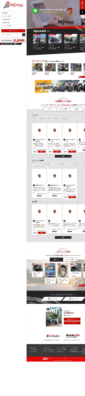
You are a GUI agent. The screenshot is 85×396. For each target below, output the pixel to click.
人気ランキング (47, 347)
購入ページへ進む (72, 322)
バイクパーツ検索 (61, 347)
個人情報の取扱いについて (76, 351)
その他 (76, 109)
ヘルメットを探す (69, 259)
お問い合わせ (73, 349)
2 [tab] (61, 2)
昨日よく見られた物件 (49, 349)
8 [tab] (67, 53)
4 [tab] (63, 53)
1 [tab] (59, 2)
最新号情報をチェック (72, 319)
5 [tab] (64, 53)
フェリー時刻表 (73, 347)
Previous (30, 40)
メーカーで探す (7, 16)
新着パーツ (56, 259)
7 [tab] (66, 53)
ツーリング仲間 (63, 109)
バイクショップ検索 (61, 349)
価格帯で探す (6, 22)
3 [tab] (62, 2)
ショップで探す (7, 25)
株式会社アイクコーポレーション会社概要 (57, 358)
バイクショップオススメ (49, 351)
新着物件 (5, 12)
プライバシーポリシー (71, 358)
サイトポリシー (80, 358)
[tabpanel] (40, 42)
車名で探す (33, 347)
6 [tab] (65, 53)
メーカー (50, 109)
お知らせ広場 (60, 351)
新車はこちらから (13, 30)
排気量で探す (6, 19)
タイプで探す (34, 351)
